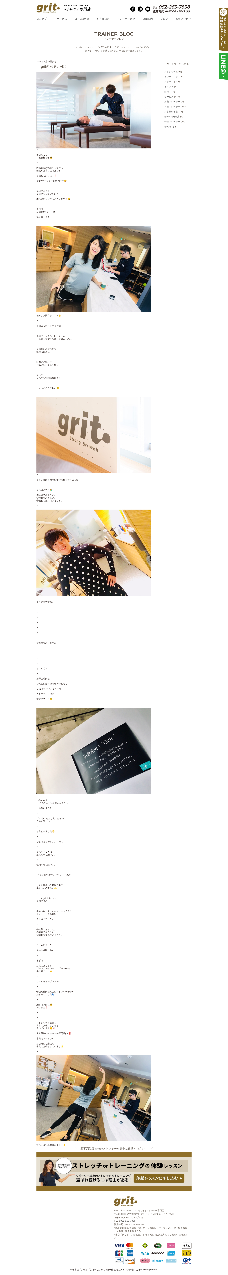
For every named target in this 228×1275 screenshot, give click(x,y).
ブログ (164, 18)
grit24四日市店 (171, 116)
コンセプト (42, 18)
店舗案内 (148, 18)
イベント (168, 86)
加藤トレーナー (172, 101)
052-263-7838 (128, 1221)
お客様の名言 (171, 112)
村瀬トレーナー (172, 107)
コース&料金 (82, 18)
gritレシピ (169, 127)
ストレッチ (170, 72)
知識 (166, 92)
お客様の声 (103, 18)
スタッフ (168, 81)
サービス (62, 18)
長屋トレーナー (172, 121)
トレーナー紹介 (126, 18)
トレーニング (171, 77)
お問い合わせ (183, 18)
